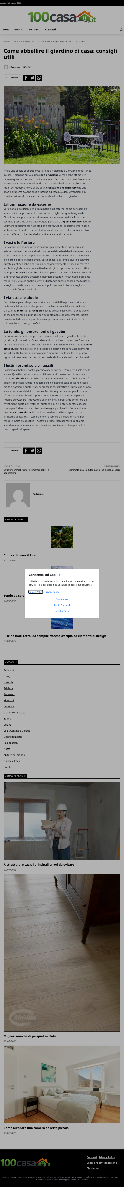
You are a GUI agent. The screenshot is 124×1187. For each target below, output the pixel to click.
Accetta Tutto (62, 611)
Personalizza (62, 599)
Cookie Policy (35, 591)
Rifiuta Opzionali (62, 605)
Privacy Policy (52, 591)
